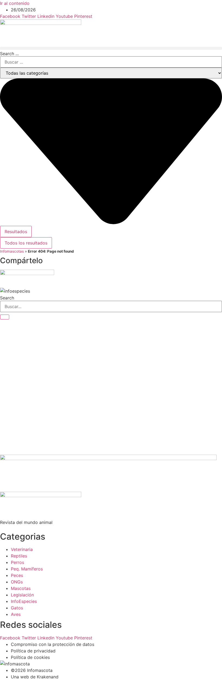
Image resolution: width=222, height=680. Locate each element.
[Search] (4, 317)
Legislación (22, 595)
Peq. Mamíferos (27, 569)
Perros (17, 562)
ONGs (17, 582)
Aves (16, 614)
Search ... (9, 53)
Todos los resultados (26, 243)
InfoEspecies (24, 601)
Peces (17, 575)
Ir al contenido (15, 3)
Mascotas (21, 588)
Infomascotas (12, 251)
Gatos (17, 607)
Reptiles (19, 556)
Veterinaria (22, 549)
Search (7, 298)
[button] (111, 48)
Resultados (16, 231)
